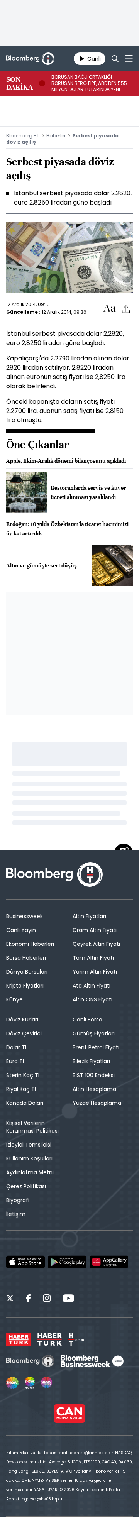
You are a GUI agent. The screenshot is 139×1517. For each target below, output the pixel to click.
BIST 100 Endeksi (94, 1075)
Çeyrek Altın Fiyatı (96, 944)
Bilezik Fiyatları (91, 1061)
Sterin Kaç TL (23, 1075)
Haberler (56, 135)
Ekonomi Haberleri (30, 944)
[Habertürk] (18, 1339)
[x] (10, 1299)
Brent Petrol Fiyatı (96, 1047)
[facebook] (28, 1299)
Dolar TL (16, 1047)
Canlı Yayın (21, 930)
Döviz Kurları (22, 1019)
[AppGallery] (109, 1261)
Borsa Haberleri (26, 958)
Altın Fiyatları (89, 916)
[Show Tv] (12, 1382)
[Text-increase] (109, 309)
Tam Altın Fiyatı (93, 958)
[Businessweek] (92, 1361)
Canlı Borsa (87, 1019)
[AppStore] (25, 1261)
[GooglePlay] (67, 1261)
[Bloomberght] (30, 58)
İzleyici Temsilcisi (28, 1144)
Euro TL (15, 1061)
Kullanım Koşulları (29, 1158)
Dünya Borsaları (26, 972)
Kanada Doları (24, 1103)
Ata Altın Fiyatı (91, 985)
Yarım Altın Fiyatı (95, 972)
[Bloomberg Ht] (30, 1361)
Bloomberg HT (22, 135)
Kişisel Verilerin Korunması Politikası (32, 1127)
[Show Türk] (30, 1382)
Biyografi (17, 1200)
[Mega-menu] (129, 58)
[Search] (115, 58)
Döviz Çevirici (24, 1033)
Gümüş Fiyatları (94, 1033)
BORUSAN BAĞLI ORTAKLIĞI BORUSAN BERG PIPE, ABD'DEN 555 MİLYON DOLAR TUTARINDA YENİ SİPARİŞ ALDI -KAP (89, 83)
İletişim (15, 1214)
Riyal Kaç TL (21, 1089)
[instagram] (47, 1299)
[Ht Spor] (76, 1339)
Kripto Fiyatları (25, 985)
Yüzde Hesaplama (97, 1103)
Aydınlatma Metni (30, 1172)
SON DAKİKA (19, 83)
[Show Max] (47, 1382)
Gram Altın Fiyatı (95, 930)
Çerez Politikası (26, 1186)
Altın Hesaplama (94, 1089)
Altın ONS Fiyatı (92, 999)
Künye (14, 999)
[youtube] (68, 1299)
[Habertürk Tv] (49, 1339)
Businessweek (24, 916)
